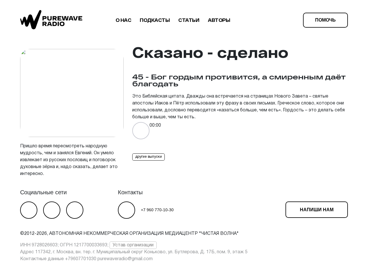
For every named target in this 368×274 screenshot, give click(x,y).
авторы (219, 20)
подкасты (155, 20)
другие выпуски (148, 157)
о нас (123, 20)
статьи (188, 20)
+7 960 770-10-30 (157, 210)
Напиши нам (317, 209)
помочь (325, 20)
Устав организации (133, 245)
